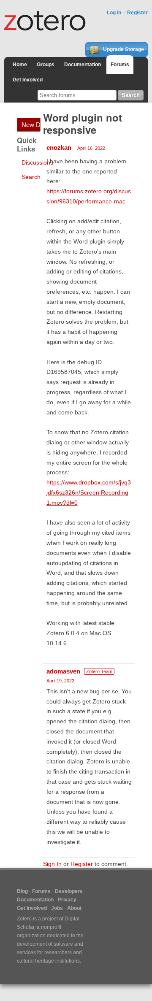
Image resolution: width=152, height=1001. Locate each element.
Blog (22, 891)
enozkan (58, 147)
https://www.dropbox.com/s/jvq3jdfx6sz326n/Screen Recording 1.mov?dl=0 (88, 492)
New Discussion (31, 124)
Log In (114, 13)
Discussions (37, 162)
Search (31, 176)
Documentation (82, 65)
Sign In (52, 863)
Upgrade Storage (123, 49)
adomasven (63, 671)
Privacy (67, 900)
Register (137, 13)
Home (20, 65)
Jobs (57, 908)
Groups (45, 65)
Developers (69, 891)
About (74, 908)
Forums (120, 65)
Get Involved (28, 80)
